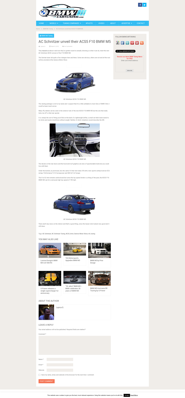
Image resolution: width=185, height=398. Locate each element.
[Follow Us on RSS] (142, 45)
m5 (89, 234)
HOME (41, 23)
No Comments (68, 46)
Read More (134, 395)
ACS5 (68, 234)
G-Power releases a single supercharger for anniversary (49, 290)
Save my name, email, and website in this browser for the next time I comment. (67, 375)
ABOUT (113, 23)
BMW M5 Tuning (48, 29)
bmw (71, 234)
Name (41, 359)
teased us (45, 51)
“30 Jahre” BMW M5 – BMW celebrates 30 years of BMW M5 (73, 288)
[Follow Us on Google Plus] (117, 45)
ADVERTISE (126, 23)
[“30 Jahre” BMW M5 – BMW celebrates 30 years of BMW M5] (74, 277)
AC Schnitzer (46, 234)
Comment (42, 334)
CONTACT (141, 23)
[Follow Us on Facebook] (122, 45)
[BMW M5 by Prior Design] (99, 250)
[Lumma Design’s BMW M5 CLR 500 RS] (50, 250)
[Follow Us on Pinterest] (132, 45)
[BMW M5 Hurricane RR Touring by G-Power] (99, 278)
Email (41, 365)
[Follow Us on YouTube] (137, 45)
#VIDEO (101, 23)
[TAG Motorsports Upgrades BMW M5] (74, 249)
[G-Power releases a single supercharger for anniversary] (50, 278)
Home (38, 29)
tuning (93, 234)
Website (41, 370)
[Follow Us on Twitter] (127, 45)
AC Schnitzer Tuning (58, 234)
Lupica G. (43, 46)
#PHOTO (89, 23)
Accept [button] (127, 395)
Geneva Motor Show (81, 234)
